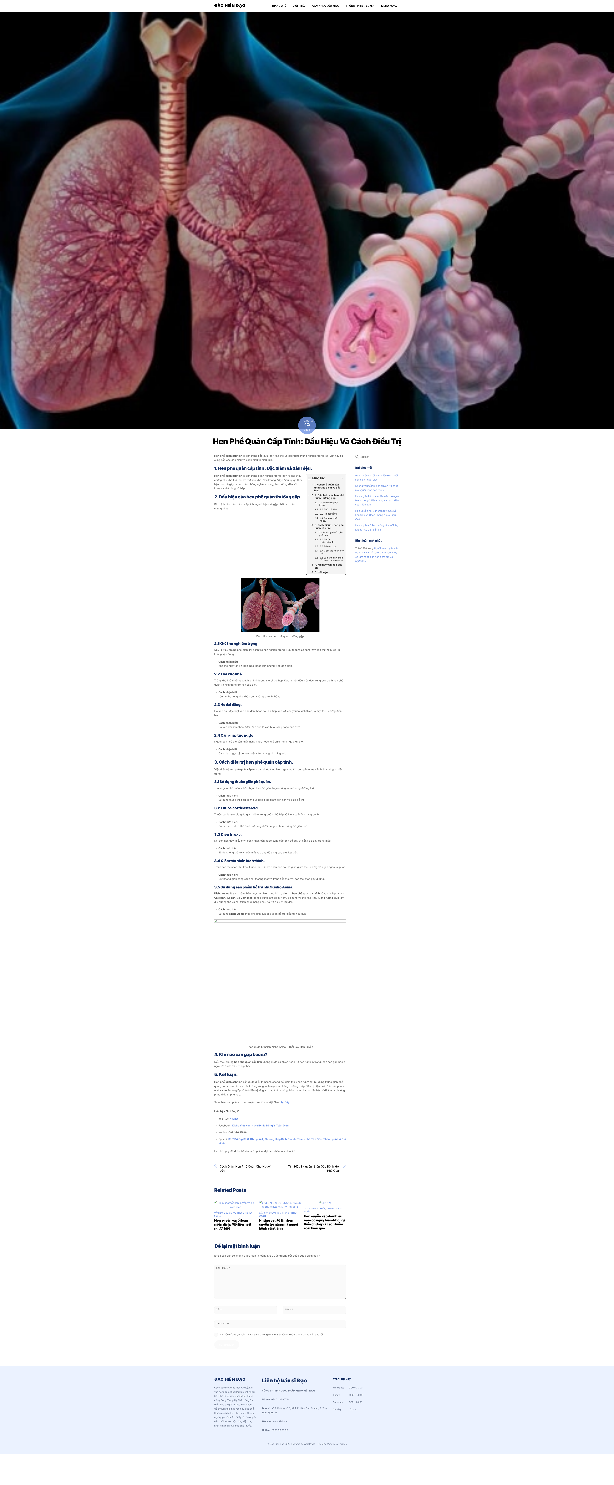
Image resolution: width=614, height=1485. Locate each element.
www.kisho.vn (280, 1421)
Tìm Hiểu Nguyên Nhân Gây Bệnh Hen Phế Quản (314, 1168)
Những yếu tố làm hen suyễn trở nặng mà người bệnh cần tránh (278, 1224)
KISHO (234, 1118)
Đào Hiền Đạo (277, 1444)
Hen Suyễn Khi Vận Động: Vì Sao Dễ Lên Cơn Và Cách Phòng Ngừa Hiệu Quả (376, 515)
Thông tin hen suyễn (360, 5)
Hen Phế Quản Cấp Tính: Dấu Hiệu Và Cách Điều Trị (307, 441)
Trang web (222, 1323)
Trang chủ (279, 5)
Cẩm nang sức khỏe (325, 5)
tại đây (285, 1102)
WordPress (309, 1444)
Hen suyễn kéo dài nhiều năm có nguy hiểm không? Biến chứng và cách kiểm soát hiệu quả (324, 1222)
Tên (219, 1309)
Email (289, 1309)
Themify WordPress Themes (332, 1444)
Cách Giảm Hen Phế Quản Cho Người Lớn (245, 1168)
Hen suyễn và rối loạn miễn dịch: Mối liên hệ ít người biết (232, 1224)
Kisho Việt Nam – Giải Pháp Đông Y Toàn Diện (260, 1125)
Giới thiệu (299, 5)
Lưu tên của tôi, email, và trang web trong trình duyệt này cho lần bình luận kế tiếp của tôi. (271, 1334)
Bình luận (223, 1268)
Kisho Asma (389, 5)
